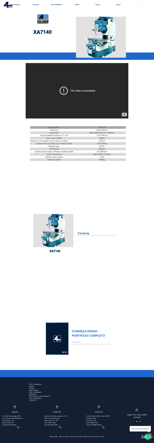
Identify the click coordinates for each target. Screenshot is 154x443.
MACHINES (33, 390)
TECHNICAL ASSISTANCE (39, 396)
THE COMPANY (35, 384)
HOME (31, 388)
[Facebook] (133, 421)
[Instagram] (140, 421)
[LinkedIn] (137, 421)
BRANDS (32, 394)
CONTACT (33, 400)
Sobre (31, 386)
